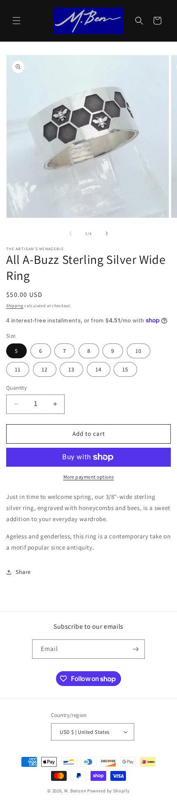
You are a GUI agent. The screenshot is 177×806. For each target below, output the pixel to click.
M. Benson (75, 791)
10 (138, 351)
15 (125, 369)
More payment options (88, 477)
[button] (16, 21)
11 (18, 369)
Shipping (14, 305)
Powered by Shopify (108, 791)
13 (71, 369)
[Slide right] (107, 233)
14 (98, 369)
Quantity (16, 387)
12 (45, 369)
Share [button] (23, 572)
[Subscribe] (135, 649)
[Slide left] (70, 233)
